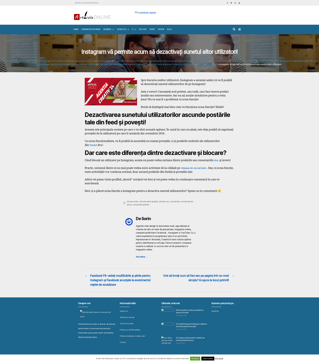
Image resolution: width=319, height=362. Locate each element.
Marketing (301, 61)
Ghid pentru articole (127, 317)
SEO (145, 64)
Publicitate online (106, 64)
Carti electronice (103, 61)
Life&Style (121, 29)
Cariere (90, 61)
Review (161, 29)
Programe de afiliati (58, 64)
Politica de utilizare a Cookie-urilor (132, 336)
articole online (133, 201)
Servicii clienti (155, 64)
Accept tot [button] (195, 359)
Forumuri (170, 61)
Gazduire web (183, 61)
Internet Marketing (219, 61)
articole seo (164, 201)
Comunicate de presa (90, 29)
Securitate (136, 64)
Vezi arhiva (142, 257)
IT (132, 29)
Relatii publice (123, 64)
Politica (143, 29)
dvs (216, 160)
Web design (211, 64)
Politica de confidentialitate (130, 330)
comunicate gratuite (141, 204)
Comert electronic (122, 61)
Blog (169, 29)
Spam (167, 64)
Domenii (136, 61)
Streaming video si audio (183, 64)
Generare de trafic (200, 61)
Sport (152, 29)
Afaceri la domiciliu (39, 61)
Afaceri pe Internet (58, 61)
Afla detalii (219, 358)
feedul (93, 145)
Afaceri (24, 61)
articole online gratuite (149, 201)
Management (287, 61)
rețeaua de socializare (193, 168)
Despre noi (124, 311)
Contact (123, 342)
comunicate (175, 201)
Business (107, 29)
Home (76, 29)
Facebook (215, 311)
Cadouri (81, 61)
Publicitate (91, 64)
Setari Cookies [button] (208, 359)
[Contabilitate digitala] (187, 13)
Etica (162, 61)
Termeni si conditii (126, 324)
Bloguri (72, 61)
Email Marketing (150, 61)
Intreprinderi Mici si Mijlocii (243, 61)
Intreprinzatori (264, 61)
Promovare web (76, 64)
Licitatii (276, 61)
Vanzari (200, 64)
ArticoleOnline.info (10, 61)
